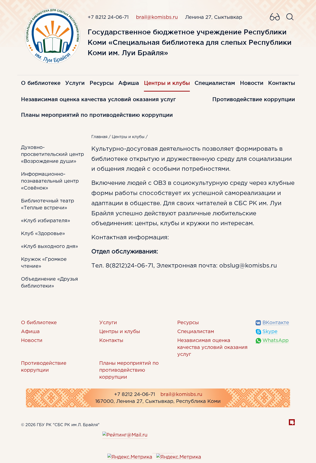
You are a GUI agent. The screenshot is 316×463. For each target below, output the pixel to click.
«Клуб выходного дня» (49, 246)
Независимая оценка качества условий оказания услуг (98, 99)
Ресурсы (102, 83)
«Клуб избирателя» (45, 221)
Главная (99, 137)
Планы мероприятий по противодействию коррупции (97, 115)
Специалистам (215, 83)
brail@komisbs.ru (157, 17)
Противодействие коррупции (253, 99)
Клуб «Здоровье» (43, 233)
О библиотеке (40, 83)
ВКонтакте (275, 322)
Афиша (128, 83)
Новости (251, 83)
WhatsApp (275, 340)
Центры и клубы (167, 83)
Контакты (281, 83)
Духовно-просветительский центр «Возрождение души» (52, 154)
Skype (269, 331)
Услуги (75, 83)
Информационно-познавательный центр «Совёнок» (50, 181)
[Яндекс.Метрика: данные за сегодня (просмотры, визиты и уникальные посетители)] (129, 457)
